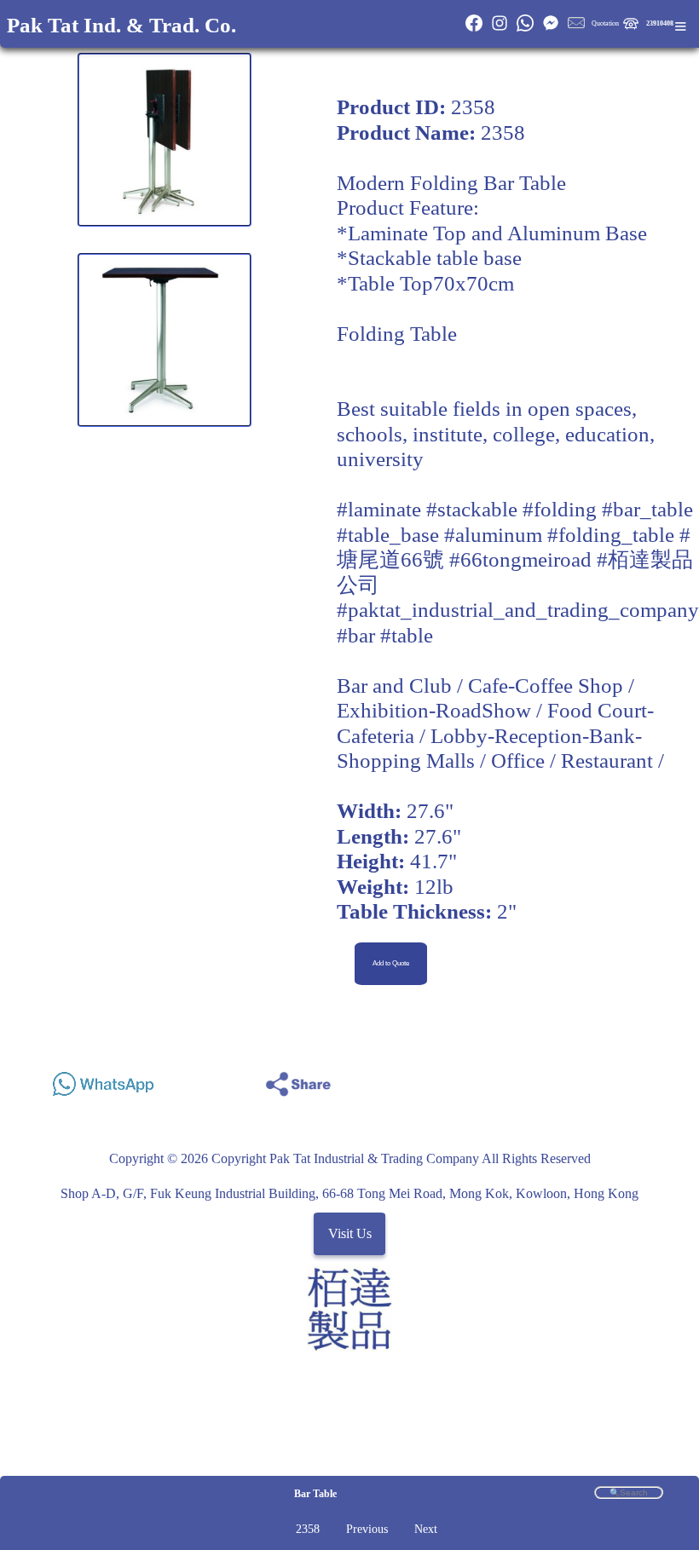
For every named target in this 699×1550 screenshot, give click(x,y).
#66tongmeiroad (520, 559)
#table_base (388, 534)
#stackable (471, 509)
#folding (560, 509)
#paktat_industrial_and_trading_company (518, 609)
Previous (367, 1529)
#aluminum (493, 534)
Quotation (605, 23)
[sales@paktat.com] (576, 29)
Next (425, 1529)
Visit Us (350, 1234)
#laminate (379, 509)
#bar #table (385, 635)
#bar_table (647, 509)
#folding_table (610, 534)
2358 (308, 1529)
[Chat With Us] (551, 29)
